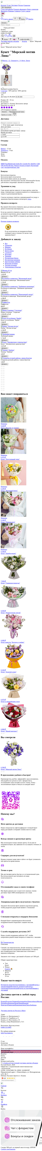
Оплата (20, 5)
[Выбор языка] (3, 13)
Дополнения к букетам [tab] (13, 267)
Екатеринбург (23, 1001)
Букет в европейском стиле (10, 700)
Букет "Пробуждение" (8, 551)
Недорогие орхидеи (8, 985)
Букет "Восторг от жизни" (10, 426)
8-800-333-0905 (6, 1027)
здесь (29, 199)
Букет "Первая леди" (8, 520)
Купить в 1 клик (6, 115)
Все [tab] (6, 243)
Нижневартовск (20, 1005)
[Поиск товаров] (2, 35)
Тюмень (15, 1001)
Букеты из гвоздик (24, 988)
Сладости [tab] (8, 252)
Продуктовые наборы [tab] (12, 262)
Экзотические (13, 988)
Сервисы (17, 11)
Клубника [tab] (8, 249)
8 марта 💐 (9, 969)
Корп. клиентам (32, 9)
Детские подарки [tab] (11, 265)
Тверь (20, 1003)
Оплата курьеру (25, 165)
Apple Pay (19, 164)
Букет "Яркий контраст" (9, 730)
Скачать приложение (8, 1149)
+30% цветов (12, 91)
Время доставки (6, 132)
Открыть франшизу (20, 9)
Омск (28, 1005)
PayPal (6, 165)
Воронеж (11, 1003)
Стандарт (4, 91)
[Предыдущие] (1, 366)
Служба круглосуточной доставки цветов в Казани (20, 1063)
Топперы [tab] (8, 256)
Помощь (11, 11)
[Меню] (14, 36)
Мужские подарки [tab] (11, 263)
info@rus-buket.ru (7, 1033)
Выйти (30, 19)
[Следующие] (3, 87)
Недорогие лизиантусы (19, 986)
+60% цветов (21, 91)
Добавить (4, 276)
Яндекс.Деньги (13, 165)
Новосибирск (32, 1001)
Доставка (14, 5)
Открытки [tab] (8, 245)
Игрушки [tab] (8, 254)
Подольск (9, 1001)
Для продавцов (6, 7)
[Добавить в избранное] (15, 114)
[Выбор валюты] (2, 16)
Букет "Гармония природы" (10, 582)
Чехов (16, 1003)
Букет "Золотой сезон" (9, 671)
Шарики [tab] (8, 247)
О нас (9, 5)
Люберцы (33, 1005)
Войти (23, 19)
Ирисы (3, 148)
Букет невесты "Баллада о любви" (12, 641)
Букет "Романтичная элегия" (11, 612)
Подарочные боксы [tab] (11, 258)
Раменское (11, 1005)
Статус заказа (25, 11)
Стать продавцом (7, 9)
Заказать (4, 112)
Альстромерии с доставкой (24, 985)
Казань (5, 39)
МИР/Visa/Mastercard (8, 164)
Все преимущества (7, 942)
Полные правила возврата (10, 221)
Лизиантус (4, 150)
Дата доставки (6, 127)
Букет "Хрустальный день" (10, 457)
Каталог (3, 5)
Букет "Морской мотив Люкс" (11, 768)
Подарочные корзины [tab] (12, 260)
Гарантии (27, 5)
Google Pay (27, 164)
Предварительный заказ (16, 112)
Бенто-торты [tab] (9, 251)
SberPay (34, 164)
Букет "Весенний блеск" (9, 488)
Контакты (4, 11)
